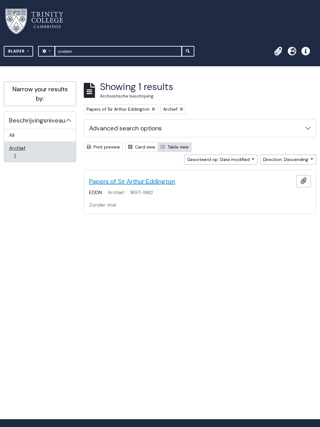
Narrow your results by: (40, 94)
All (11, 135)
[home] (38, 21)
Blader (17, 51)
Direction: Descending (286, 159)
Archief (19, 151)
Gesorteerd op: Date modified (219, 159)
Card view (144, 147)
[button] (278, 51)
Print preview (106, 147)
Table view (177, 147)
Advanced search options (125, 128)
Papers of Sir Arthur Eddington (132, 181)
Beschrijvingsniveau (37, 120)
